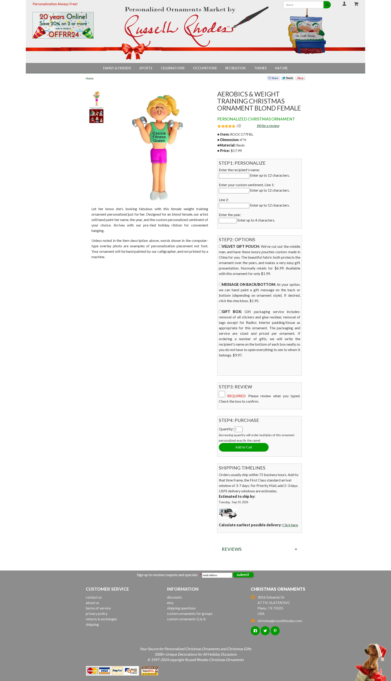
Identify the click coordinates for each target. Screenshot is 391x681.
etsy (170, 602)
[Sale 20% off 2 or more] (71, 25)
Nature (281, 68)
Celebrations (173, 68)
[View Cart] (356, 4)
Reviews (232, 548)
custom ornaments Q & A (186, 619)
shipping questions (181, 608)
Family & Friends (117, 68)
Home (89, 78)
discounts (174, 597)
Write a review (268, 125)
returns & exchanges (101, 619)
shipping (92, 624)
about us (92, 602)
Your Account (344, 3)
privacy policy (96, 613)
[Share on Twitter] (285, 79)
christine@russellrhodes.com (279, 620)
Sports (145, 68)
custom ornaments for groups (190, 613)
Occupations (205, 68)
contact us (94, 597)
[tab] (259, 549)
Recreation (235, 68)
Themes (260, 68)
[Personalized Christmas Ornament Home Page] (195, 27)
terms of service (98, 608)
